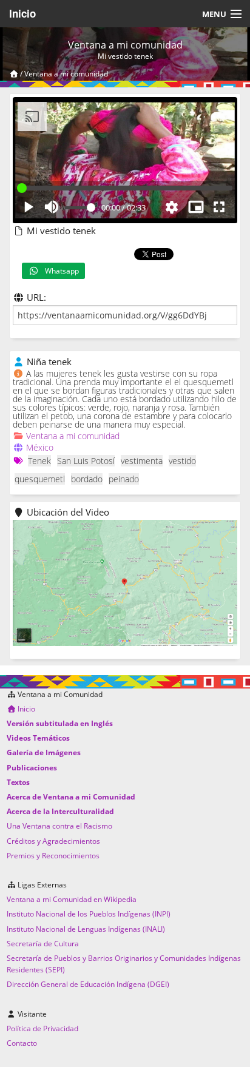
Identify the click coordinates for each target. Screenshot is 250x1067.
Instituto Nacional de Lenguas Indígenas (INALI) (86, 929)
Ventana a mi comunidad (66, 74)
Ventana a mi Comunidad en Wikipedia (72, 899)
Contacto (22, 1043)
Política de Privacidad (42, 1028)
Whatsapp (59, 271)
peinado (124, 479)
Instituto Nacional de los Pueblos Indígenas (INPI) (89, 914)
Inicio (22, 13)
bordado (87, 479)
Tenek (39, 460)
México (39, 447)
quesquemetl (40, 479)
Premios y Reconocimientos (53, 855)
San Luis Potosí (86, 460)
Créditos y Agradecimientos (53, 841)
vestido (182, 460)
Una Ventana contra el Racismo (59, 826)
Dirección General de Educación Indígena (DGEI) (88, 984)
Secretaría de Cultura (43, 943)
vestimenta (142, 460)
